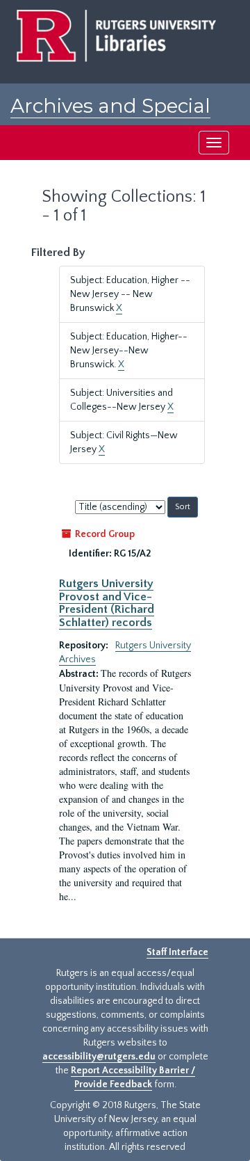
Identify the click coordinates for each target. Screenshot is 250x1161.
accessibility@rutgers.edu (99, 1056)
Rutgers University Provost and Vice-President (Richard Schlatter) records (106, 602)
